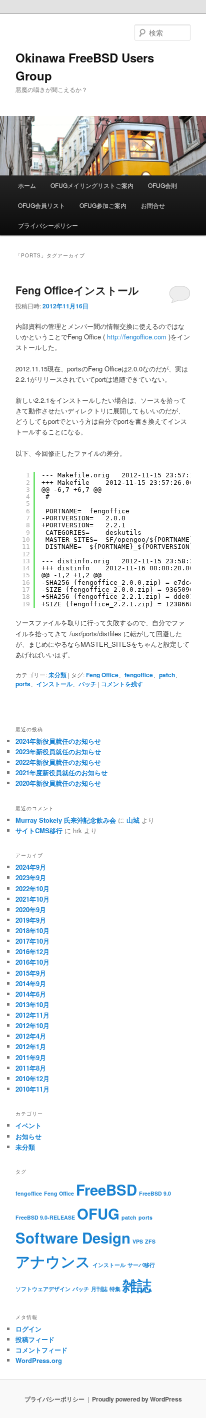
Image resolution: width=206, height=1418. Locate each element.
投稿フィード (35, 1339)
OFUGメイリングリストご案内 (92, 185)
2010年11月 (33, 1089)
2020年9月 (31, 909)
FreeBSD (106, 1189)
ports (23, 683)
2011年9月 (31, 1057)
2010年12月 (33, 1078)
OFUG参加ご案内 (103, 205)
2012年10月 (33, 1025)
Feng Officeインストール (77, 289)
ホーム (27, 185)
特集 (115, 1289)
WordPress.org (39, 1360)
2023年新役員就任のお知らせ (58, 751)
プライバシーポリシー (48, 225)
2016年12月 (33, 951)
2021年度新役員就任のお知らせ (62, 772)
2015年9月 (31, 973)
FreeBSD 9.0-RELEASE (45, 1217)
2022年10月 (33, 888)
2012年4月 (31, 1036)
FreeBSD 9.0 (155, 1193)
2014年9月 (31, 983)
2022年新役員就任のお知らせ (58, 762)
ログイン (29, 1329)
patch (167, 674)
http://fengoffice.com (136, 336)
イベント (29, 1125)
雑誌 (137, 1285)
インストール (54, 683)
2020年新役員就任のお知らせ (58, 783)
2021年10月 (33, 899)
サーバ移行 (141, 1265)
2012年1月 (31, 1046)
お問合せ (153, 205)
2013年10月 (33, 1004)
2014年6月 (31, 994)
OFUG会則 (162, 185)
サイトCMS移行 (39, 830)
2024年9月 (31, 867)
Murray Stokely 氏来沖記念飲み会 (66, 820)
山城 (133, 820)
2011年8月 (31, 1068)
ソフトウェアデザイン (43, 1289)
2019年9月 (31, 920)
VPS (137, 1241)
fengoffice (138, 674)
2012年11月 (33, 1015)
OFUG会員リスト (41, 205)
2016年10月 (33, 962)
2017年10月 (33, 941)
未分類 (57, 674)
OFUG (98, 1213)
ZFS (150, 1241)
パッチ (87, 683)
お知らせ (29, 1136)
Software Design (73, 1237)
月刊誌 (99, 1289)
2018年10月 (33, 930)
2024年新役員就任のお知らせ (58, 741)
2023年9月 (31, 877)
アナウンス (53, 1261)
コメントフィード (42, 1350)
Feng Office (102, 674)
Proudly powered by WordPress (137, 1399)
